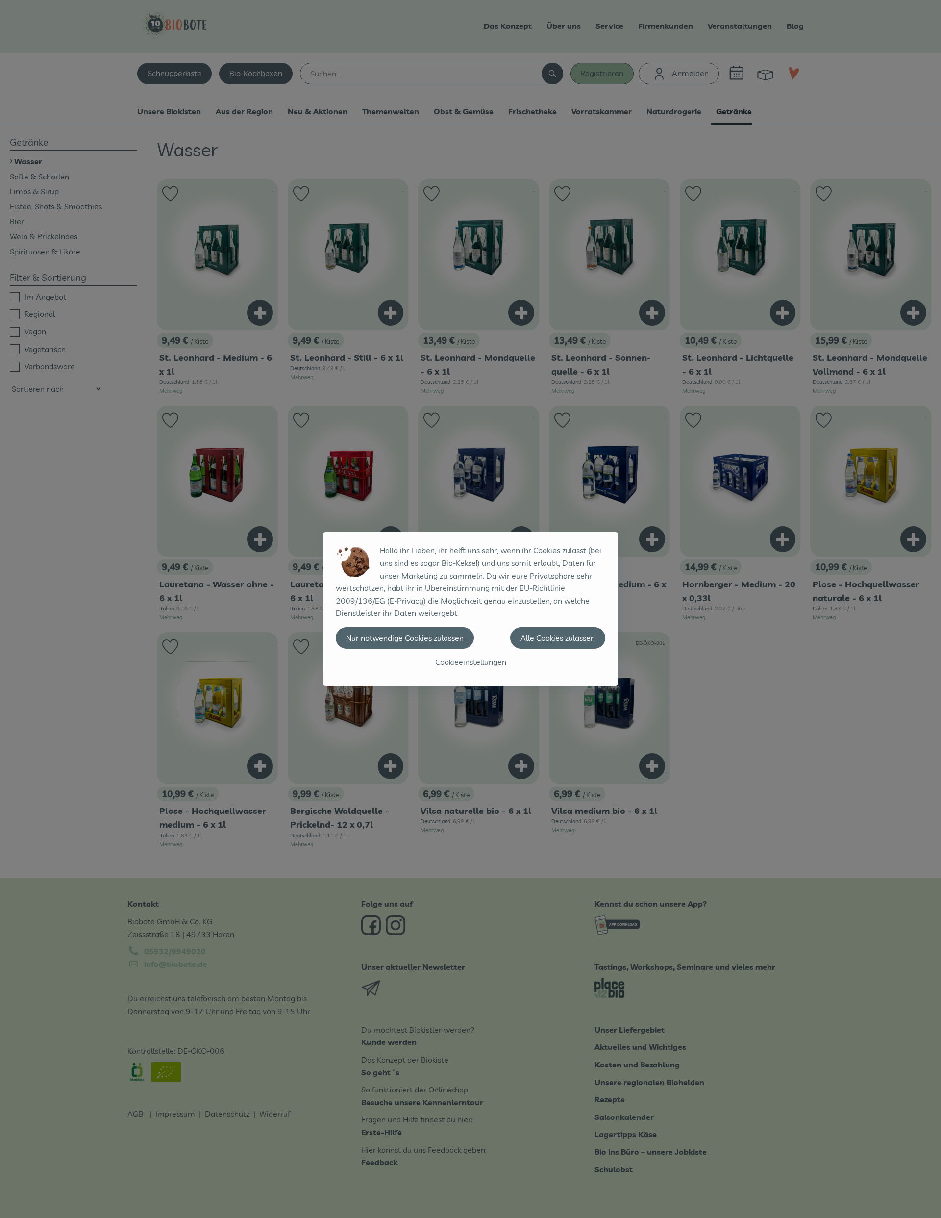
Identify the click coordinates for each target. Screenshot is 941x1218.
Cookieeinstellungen (470, 662)
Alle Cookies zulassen (557, 638)
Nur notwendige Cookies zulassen (405, 638)
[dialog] (470, 609)
